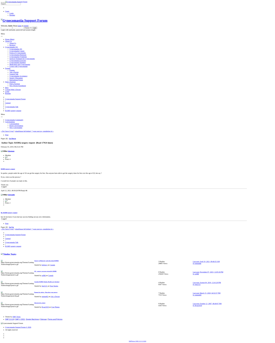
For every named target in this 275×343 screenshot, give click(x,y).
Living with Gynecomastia (18, 66)
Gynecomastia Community (14, 120)
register (26, 26)
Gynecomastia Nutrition (17, 62)
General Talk (13, 74)
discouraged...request (39, 302)
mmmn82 (45, 296)
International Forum (16, 80)
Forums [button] (7, 68)
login (19, 26)
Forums (12, 70)
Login (11, 13)
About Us (12, 43)
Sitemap (43, 319)
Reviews (12, 45)
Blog (6, 88)
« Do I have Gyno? (7, 131)
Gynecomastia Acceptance (18, 76)
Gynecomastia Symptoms (18, 57)
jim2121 (45, 286)
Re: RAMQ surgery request (9, 212)
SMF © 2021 (20, 319)
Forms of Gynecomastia (17, 53)
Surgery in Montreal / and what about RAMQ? (46, 260)
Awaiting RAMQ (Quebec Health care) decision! (46, 281)
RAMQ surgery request (8, 169)
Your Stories (54, 286)
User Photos (55, 307)
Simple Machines (32, 319)
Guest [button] (7, 11)
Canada (52, 265)
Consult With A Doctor (13, 90)
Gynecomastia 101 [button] (11, 47)
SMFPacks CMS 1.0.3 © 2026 (137, 341)
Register (12, 15)
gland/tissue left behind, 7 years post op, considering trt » (34, 131)
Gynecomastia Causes (16, 51)
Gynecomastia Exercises (17, 61)
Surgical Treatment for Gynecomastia (22, 59)
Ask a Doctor (14, 72)
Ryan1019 (45, 307)
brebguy (45, 265)
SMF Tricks (16, 317)
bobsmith (11, 195)
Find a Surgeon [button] (10, 82)
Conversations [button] (10, 122)
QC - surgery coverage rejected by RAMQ (45, 271)
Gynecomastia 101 (15, 49)
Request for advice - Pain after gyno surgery (46, 292)
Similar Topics (10, 254)
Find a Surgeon (14, 84)
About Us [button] (8, 41)
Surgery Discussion (16, 78)
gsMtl (44, 275)
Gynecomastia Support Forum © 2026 (18, 327)
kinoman (11, 151)
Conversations (14, 124)
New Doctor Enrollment (17, 86)
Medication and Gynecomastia (19, 64)
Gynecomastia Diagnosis (17, 55)
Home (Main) (9, 39)
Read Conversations (16, 126)
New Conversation (15, 128)
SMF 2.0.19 (9, 319)
